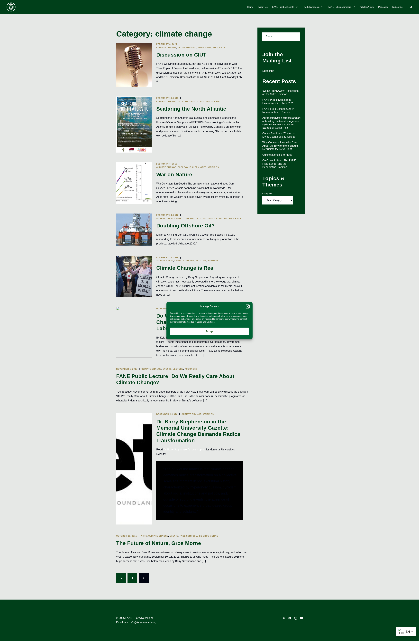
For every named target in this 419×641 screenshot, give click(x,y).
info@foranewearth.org (143, 622)
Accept (209, 331)
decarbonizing (187, 47)
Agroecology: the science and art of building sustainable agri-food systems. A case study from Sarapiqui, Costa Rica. (281, 123)
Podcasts (383, 7)
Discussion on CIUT (181, 55)
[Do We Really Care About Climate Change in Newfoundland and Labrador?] (134, 332)
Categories (267, 193)
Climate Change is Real (185, 268)
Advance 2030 (164, 218)
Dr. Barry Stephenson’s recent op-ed (184, 449)
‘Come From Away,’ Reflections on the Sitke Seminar (280, 92)
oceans (215, 101)
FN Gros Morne (208, 536)
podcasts (219, 47)
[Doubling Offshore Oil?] (134, 230)
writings (213, 167)
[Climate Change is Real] (134, 276)
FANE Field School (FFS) (285, 7)
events (194, 101)
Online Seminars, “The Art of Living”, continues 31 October (279, 135)
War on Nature (174, 174)
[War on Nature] (134, 183)
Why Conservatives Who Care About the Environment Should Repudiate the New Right (280, 145)
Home (250, 7)
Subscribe (397, 7)
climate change (166, 47)
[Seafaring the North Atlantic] (134, 124)
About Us (263, 7)
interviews (204, 47)
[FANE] (11, 6)
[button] (247, 306)
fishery (194, 167)
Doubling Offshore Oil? (185, 226)
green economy (217, 218)
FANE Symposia (311, 7)
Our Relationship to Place (277, 154)
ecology (183, 101)
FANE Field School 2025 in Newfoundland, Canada (278, 110)
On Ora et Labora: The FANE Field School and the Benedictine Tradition (279, 163)
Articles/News (367, 7)
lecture (178, 369)
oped (203, 167)
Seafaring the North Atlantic (191, 109)
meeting (205, 101)
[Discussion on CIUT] (134, 65)
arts (144, 536)
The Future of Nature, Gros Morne (158, 543)
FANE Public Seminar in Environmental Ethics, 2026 (278, 101)
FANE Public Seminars (339, 7)
